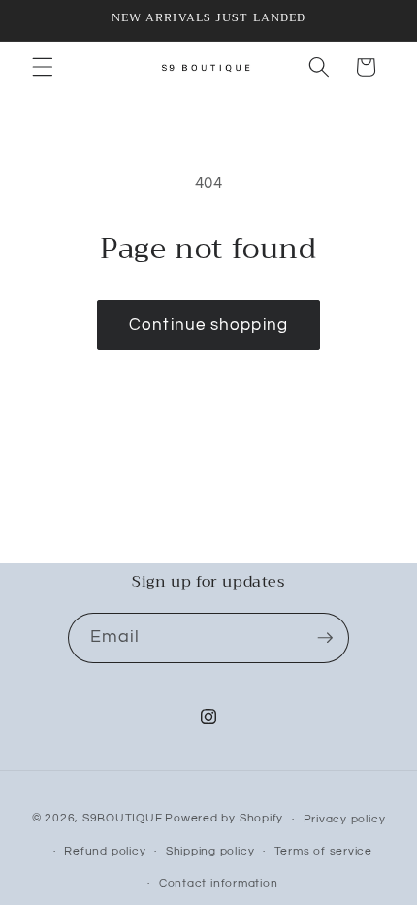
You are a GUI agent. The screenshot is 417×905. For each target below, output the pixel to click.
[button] (42, 67)
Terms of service (323, 851)
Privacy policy (345, 819)
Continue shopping (208, 325)
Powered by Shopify (224, 819)
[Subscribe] (325, 638)
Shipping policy (210, 851)
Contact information (218, 883)
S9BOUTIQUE (122, 819)
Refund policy (104, 851)
